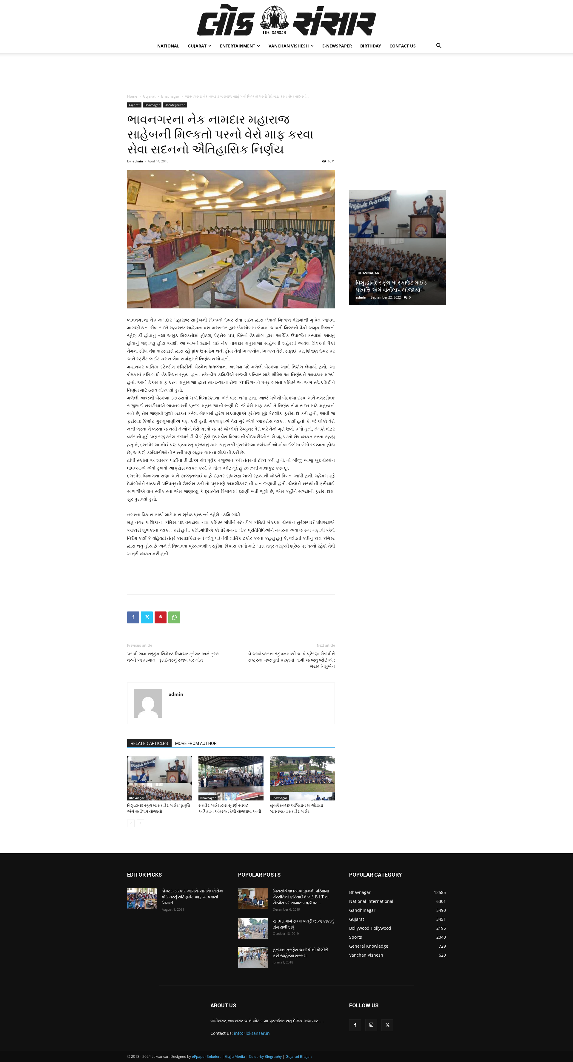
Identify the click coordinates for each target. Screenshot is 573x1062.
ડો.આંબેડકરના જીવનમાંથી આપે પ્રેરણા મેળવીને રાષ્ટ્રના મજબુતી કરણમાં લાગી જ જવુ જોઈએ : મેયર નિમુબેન (291, 660)
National (168, 46)
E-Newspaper (337, 46)
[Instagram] (371, 1025)
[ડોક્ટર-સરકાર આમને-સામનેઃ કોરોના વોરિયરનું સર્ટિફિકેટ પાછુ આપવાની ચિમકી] (142, 898)
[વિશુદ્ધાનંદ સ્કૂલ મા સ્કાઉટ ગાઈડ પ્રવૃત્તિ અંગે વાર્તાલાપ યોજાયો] (159, 778)
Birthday (370, 46)
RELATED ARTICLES (149, 743)
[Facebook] (133, 617)
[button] (439, 46)
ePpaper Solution (206, 1056)
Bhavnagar (170, 96)
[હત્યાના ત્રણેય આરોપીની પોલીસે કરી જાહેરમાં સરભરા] (253, 957)
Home (132, 96)
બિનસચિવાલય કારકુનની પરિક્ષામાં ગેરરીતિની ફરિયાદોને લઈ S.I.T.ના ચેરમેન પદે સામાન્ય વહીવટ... (301, 897)
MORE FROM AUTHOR (196, 743)
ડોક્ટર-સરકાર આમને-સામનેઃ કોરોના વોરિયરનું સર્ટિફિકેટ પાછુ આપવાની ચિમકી (192, 897)
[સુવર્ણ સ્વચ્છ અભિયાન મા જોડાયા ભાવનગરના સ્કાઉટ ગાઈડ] (302, 778)
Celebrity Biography (265, 1056)
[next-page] (140, 823)
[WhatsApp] (174, 617)
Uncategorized (175, 105)
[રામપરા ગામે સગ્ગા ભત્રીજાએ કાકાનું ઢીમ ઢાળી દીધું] (253, 928)
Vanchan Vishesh (289, 46)
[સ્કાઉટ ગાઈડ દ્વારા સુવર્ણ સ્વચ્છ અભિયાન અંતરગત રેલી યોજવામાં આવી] (231, 778)
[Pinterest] (161, 617)
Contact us (402, 46)
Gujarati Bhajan (299, 1056)
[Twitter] (147, 617)
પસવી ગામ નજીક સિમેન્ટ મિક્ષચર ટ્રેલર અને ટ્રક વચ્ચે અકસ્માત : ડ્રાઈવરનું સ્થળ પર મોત (173, 657)
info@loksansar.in (252, 1033)
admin (138, 161)
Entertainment (237, 46)
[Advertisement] (286, 73)
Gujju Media (235, 1056)
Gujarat (197, 46)
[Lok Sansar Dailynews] (286, 20)
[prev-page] (131, 823)
